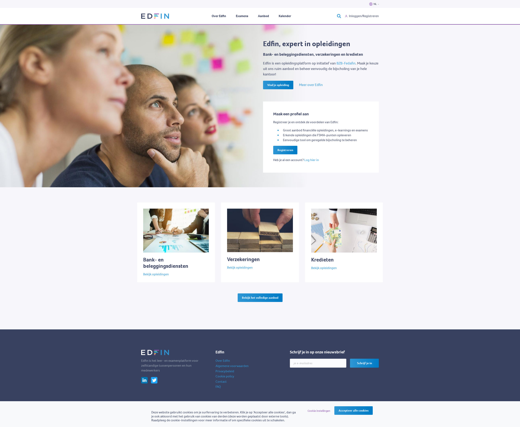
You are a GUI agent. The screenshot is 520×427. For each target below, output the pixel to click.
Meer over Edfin (311, 84)
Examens (242, 16)
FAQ (218, 387)
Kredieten (312, 205)
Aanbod (263, 16)
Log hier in (311, 160)
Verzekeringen (231, 205)
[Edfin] (155, 16)
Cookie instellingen (319, 411)
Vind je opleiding (278, 85)
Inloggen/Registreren (364, 16)
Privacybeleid (225, 371)
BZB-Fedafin (346, 63)
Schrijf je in (364, 363)
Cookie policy (225, 376)
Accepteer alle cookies (353, 410)
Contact (221, 381)
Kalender (285, 16)
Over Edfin (219, 16)
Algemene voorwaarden (232, 366)
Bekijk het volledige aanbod (260, 298)
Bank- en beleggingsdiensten (157, 205)
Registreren (285, 150)
